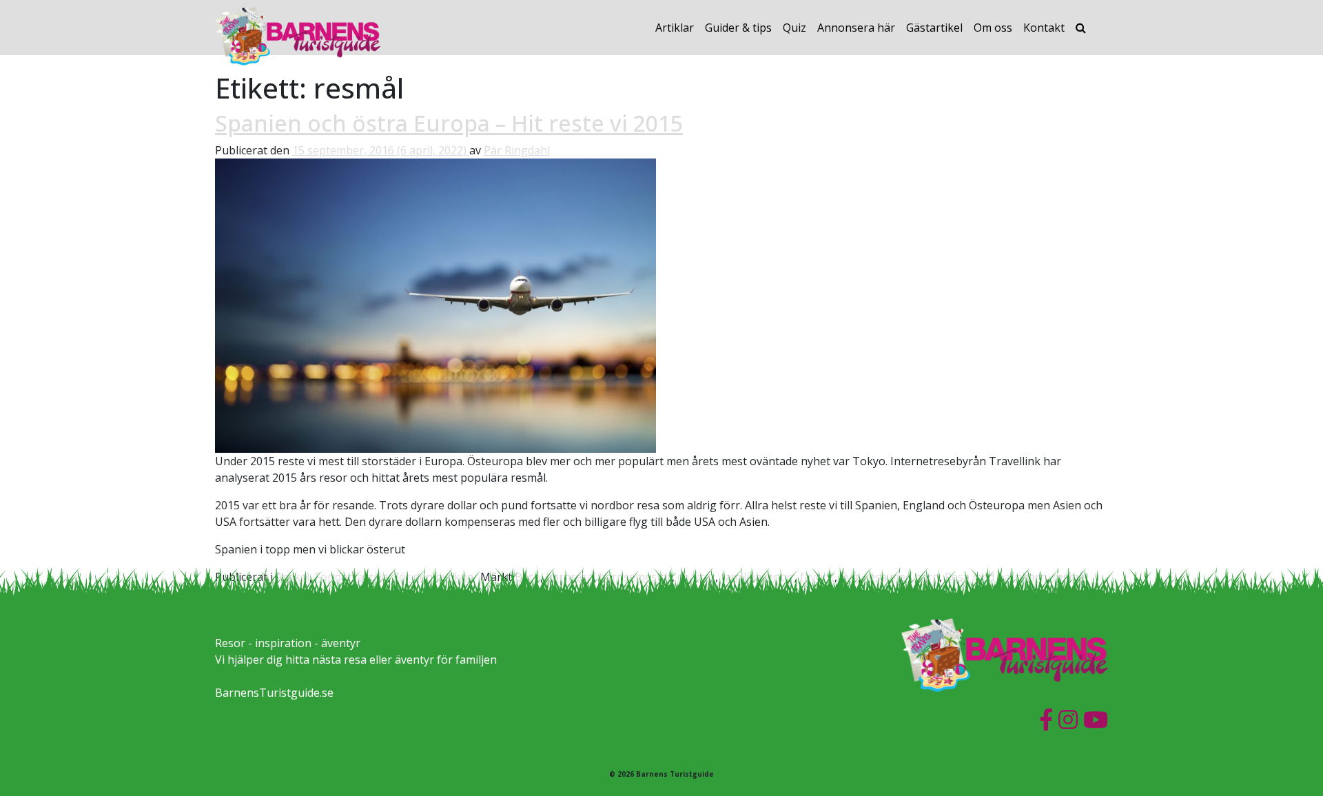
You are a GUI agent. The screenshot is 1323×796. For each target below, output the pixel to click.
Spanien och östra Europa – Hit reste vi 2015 (449, 123)
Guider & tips (738, 27)
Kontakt (1044, 27)
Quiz (794, 27)
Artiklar (674, 27)
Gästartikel (934, 27)
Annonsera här (856, 27)
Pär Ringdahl (517, 150)
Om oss (993, 27)
